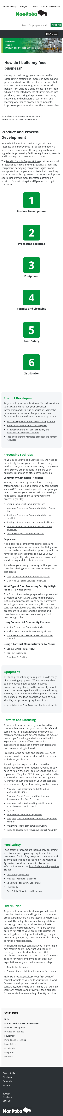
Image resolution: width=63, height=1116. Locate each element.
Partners (8, 1056)
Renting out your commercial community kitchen (30, 522)
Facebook (7, 1097)
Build (39, 116)
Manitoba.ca (7, 116)
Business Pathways (25, 116)
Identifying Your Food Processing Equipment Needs (32, 705)
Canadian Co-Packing (17, 657)
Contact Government (50, 6)
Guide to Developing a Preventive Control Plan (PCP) (32, 829)
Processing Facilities (14, 1031)
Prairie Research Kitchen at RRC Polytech (27, 425)
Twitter (6, 1093)
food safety (23, 863)
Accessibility (9, 1072)
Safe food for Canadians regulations (24, 814)
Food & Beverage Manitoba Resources (25, 533)
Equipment (9, 1035)
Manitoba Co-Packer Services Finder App (26, 580)
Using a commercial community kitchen (26, 504)
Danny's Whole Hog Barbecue (21, 648)
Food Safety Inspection (18, 874)
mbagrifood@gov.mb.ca (34, 181)
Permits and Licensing (15, 1039)
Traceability (12, 887)
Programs (9, 1052)
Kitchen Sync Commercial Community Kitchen (29, 631)
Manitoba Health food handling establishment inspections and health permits (29, 805)
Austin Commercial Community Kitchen (26, 627)
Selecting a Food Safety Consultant (23, 882)
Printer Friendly (10, 6)
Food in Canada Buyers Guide (22, 161)
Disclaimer (8, 1077)
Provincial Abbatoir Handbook (21, 878)
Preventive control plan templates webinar (27, 825)
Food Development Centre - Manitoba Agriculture (31, 421)
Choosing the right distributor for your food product (32, 971)
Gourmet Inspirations (17, 653)
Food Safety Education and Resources (25, 891)
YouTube (7, 1100)
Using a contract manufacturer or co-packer (28, 576)
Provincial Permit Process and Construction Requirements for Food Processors (28, 797)
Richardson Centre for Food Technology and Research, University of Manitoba (28, 431)
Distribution (10, 1048)
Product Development (15, 1027)
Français (23, 6)
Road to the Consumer (18, 967)
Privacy (6, 1085)
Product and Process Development (20, 119)
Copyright (7, 1081)
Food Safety (10, 1044)
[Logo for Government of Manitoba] (31, 15)
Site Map (34, 6)
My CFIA (10, 810)
